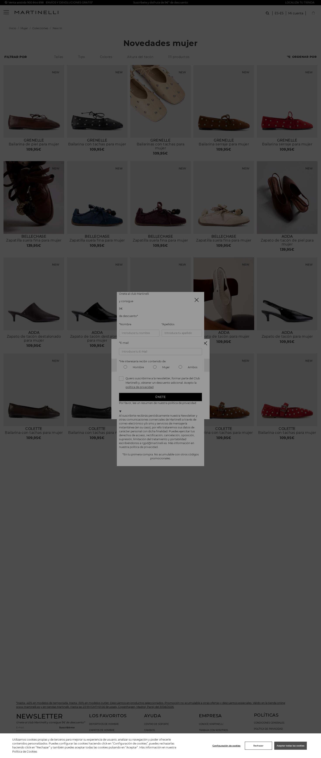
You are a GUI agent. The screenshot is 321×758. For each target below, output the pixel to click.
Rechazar (258, 745)
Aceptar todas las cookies (290, 745)
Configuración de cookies (226, 745)
